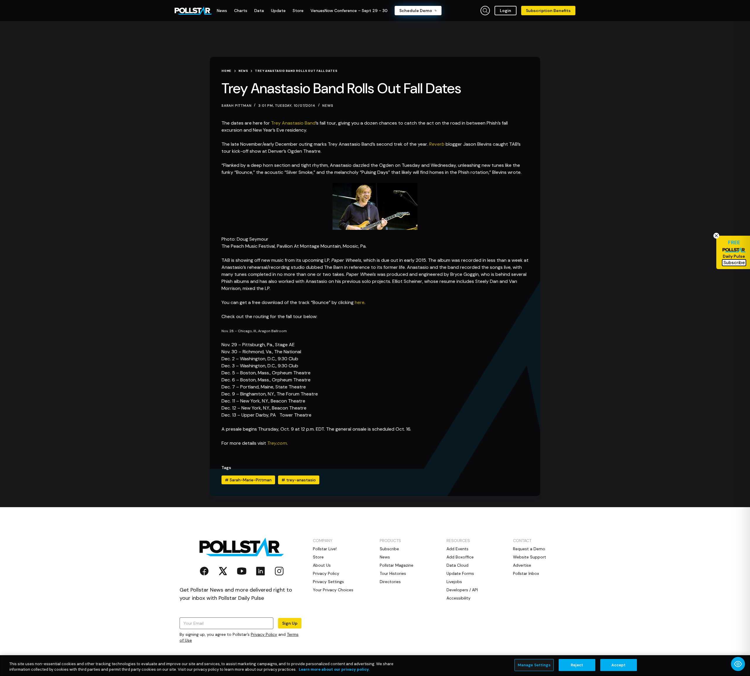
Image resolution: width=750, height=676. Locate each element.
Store (318, 557)
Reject (577, 665)
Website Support (529, 557)
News (327, 105)
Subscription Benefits (548, 10)
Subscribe (389, 548)
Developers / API (462, 589)
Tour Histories (393, 573)
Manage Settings (534, 665)
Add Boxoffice (460, 557)
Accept (618, 665)
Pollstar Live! (325, 548)
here (359, 302)
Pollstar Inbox (526, 573)
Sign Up (289, 623)
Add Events (457, 548)
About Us (322, 565)
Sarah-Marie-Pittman (248, 480)
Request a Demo (529, 548)
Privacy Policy (264, 634)
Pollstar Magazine (396, 565)
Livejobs (454, 581)
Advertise (522, 565)
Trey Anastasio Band (293, 123)
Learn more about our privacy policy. (334, 669)
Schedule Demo (415, 10)
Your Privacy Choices (333, 589)
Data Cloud (457, 565)
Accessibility (458, 598)
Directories (390, 581)
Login (505, 10)
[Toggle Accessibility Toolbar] (738, 664)
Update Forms (460, 573)
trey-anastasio (299, 480)
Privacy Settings (328, 581)
